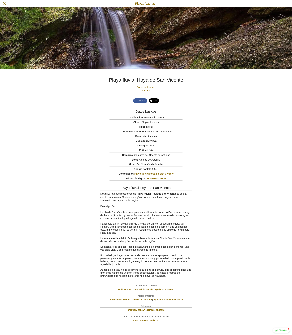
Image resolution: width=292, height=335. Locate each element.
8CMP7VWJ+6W (156, 178)
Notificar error (124, 289)
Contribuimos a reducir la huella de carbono (130, 299)
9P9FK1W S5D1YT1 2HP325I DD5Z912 (146, 310)
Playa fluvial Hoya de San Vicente (154, 173)
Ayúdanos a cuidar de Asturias (168, 299)
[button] (281, 330)
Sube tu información (143, 289)
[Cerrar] (4, 3)
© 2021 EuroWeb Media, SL (146, 320)
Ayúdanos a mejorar (164, 289)
